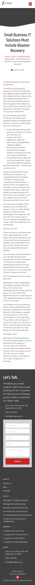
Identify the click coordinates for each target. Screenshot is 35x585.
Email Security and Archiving (15, 511)
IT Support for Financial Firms (15, 535)
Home (7, 56)
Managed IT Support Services (15, 500)
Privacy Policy (17, 571)
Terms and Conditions (17, 574)
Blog (14, 56)
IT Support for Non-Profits (14, 538)
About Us (7, 483)
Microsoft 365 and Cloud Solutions (17, 515)
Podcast (6, 491)
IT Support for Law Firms (13, 531)
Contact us (22, 351)
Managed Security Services (14, 504)
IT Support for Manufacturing (15, 542)
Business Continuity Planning (15, 508)
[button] (30, 4)
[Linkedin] (17, 577)
